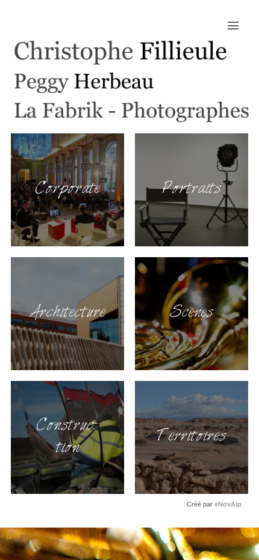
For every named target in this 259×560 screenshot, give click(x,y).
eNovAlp (228, 504)
